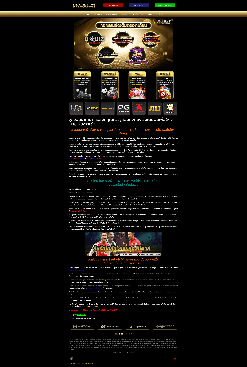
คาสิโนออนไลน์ (138, 14)
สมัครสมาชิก (98, 14)
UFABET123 (90, 318)
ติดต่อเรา (159, 14)
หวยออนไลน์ (125, 14)
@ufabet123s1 (80, 315)
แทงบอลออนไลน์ (111, 14)
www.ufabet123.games (147, 146)
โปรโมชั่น (150, 14)
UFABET (87, 14)
